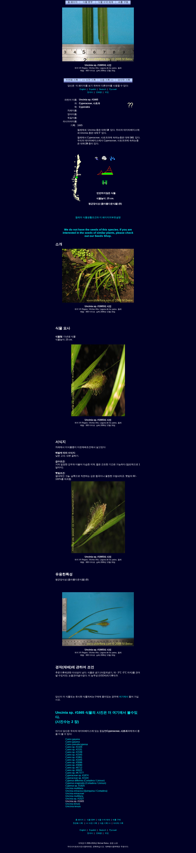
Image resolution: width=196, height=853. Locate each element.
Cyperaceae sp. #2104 (77, 778)
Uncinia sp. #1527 (74, 798)
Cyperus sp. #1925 (75, 785)
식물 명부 (91, 820)
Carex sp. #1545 (73, 754)
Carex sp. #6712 (73, 767)
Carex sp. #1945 (73, 760)
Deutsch (102, 89)
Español (92, 89)
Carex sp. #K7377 (74, 773)
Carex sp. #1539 (73, 752)
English (83, 89)
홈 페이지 (79, 820)
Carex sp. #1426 (73, 747)
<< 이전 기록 (91, 823)
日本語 (99, 92)
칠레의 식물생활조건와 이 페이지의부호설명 (98, 217)
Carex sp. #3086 (73, 762)
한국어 (90, 92)
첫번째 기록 (78, 823)
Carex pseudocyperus (76, 744)
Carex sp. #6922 (73, 770)
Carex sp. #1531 (73, 749)
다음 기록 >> (105, 823)
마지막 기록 (118, 823)
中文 (107, 92)
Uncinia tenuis (72, 804)
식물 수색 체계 (104, 820)
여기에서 (123, 696)
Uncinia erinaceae (74, 793)
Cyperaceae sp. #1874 (77, 775)
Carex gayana (72, 739)
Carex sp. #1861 (73, 757)
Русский (113, 89)
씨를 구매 (117, 820)
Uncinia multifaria (74, 788)
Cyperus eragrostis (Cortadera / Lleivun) (85, 783)
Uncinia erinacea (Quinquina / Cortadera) (86, 791)
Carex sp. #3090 (73, 765)
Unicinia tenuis (73, 806)
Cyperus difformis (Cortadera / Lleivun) (85, 780)
